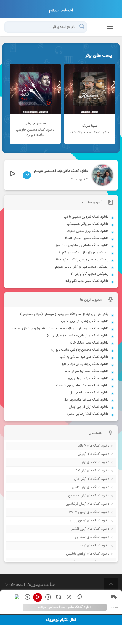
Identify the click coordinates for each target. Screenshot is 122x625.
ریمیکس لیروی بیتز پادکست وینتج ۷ (84, 252)
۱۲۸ (26, 175)
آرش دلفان (79, 487)
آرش (83, 462)
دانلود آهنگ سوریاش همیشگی (88, 224)
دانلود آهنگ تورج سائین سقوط (88, 231)
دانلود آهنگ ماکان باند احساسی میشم (61, 171)
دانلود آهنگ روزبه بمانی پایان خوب (85, 321)
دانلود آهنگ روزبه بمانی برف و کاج (85, 364)
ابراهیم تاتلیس (76, 553)
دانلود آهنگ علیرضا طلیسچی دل (86, 399)
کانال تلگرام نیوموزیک (61, 620)
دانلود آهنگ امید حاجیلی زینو (88, 378)
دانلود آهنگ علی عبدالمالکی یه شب (84, 357)
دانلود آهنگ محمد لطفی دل (89, 392)
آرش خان (80, 479)
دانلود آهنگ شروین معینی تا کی (86, 216)
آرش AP (81, 470)
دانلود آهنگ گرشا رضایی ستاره (88, 414)
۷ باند (82, 445)
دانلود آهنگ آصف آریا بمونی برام (87, 371)
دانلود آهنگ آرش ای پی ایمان (89, 406)
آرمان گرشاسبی (76, 504)
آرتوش (82, 454)
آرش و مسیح (77, 495)
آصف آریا (80, 537)
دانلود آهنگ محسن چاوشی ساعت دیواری (80, 349)
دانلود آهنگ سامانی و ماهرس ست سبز (82, 245)
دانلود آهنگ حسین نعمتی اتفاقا (87, 238)
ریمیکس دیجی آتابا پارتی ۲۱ (90, 273)
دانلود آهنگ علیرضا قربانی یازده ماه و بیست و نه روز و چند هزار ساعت (60, 328)
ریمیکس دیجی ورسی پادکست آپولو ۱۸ (82, 259)
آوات (83, 545)
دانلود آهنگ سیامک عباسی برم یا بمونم (82, 385)
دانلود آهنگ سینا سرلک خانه (89, 342)
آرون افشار (78, 528)
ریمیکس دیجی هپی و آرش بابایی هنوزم (82, 266)
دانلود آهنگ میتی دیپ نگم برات (87, 281)
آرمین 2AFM (77, 512)
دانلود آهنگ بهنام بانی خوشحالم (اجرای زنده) (78, 335)
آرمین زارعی (78, 520)
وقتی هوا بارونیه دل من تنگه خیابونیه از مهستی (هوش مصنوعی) (64, 314)
